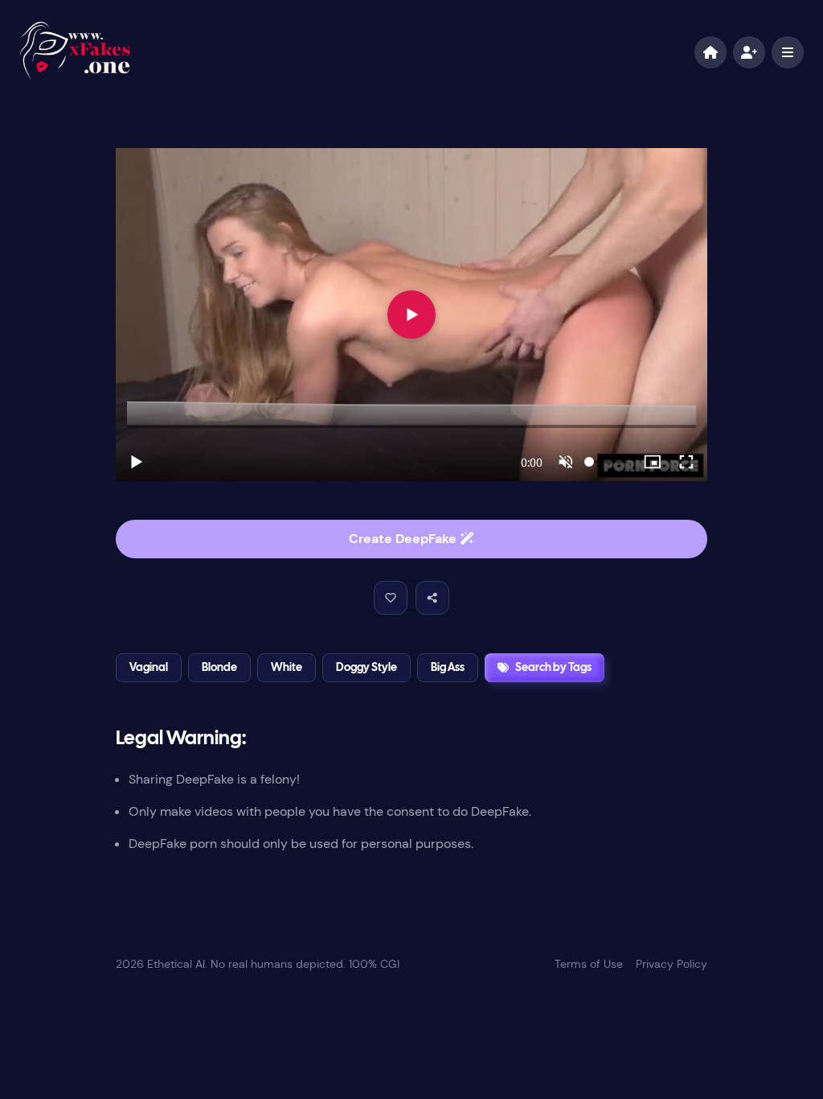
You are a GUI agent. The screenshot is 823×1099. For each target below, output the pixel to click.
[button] (391, 598)
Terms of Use (589, 964)
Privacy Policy (671, 964)
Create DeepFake (404, 538)
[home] (710, 52)
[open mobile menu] (788, 52)
